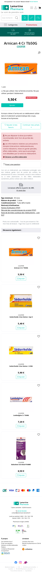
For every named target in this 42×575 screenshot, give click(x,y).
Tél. (21, 511)
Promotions (31, 25)
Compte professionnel (7, 549)
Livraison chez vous (27, 541)
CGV (19, 567)
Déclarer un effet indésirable (16, 157)
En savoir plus (21, 190)
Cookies (10, 569)
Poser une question (6, 543)
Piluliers (3, 547)
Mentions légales (10, 567)
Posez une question (12, 164)
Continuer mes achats (31, 125)
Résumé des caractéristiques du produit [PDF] (18, 210)
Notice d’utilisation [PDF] (10, 208)
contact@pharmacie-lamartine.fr (21, 513)
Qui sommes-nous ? (7, 541)
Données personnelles (29, 567)
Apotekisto (28, 571)
